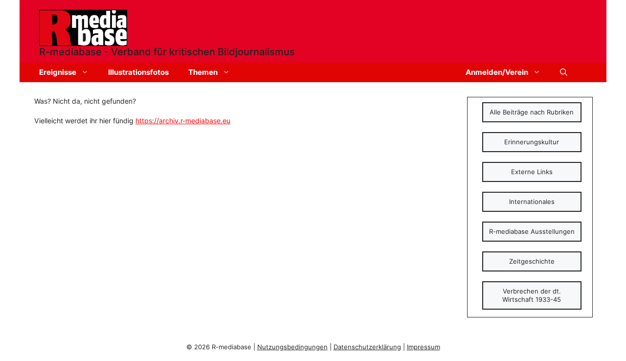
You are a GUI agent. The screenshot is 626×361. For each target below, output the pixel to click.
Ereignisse (57, 72)
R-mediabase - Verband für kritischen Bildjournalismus (167, 52)
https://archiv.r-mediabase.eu (182, 120)
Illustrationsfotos (138, 72)
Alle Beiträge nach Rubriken (532, 112)
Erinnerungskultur (531, 142)
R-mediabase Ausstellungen (532, 231)
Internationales (532, 201)
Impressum (423, 347)
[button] (563, 72)
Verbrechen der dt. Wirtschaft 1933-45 (531, 295)
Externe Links (532, 172)
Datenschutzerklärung (367, 347)
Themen (203, 72)
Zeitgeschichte (532, 261)
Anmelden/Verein (497, 72)
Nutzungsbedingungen (292, 347)
